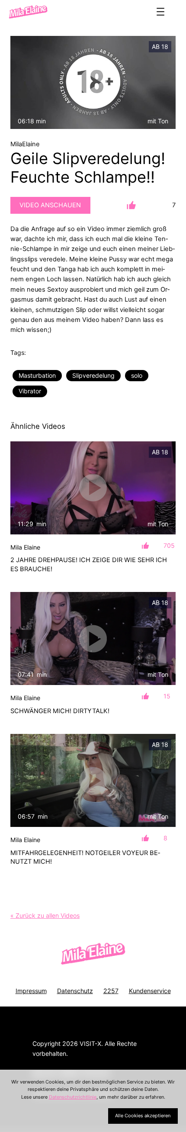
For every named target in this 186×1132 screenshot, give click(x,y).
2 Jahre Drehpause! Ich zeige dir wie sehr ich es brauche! (88, 564)
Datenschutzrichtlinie (72, 1097)
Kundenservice (150, 990)
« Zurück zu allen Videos (45, 915)
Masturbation (37, 375)
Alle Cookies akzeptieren (142, 1116)
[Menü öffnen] (160, 11)
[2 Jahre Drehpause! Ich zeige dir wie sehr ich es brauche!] (93, 487)
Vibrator (30, 391)
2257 (111, 990)
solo (136, 375)
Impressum (31, 990)
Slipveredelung (93, 375)
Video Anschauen (50, 205)
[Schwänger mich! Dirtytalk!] (93, 638)
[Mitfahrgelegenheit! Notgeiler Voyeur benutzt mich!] (93, 780)
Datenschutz (75, 990)
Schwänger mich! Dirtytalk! (59, 711)
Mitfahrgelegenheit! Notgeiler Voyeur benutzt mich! (85, 857)
